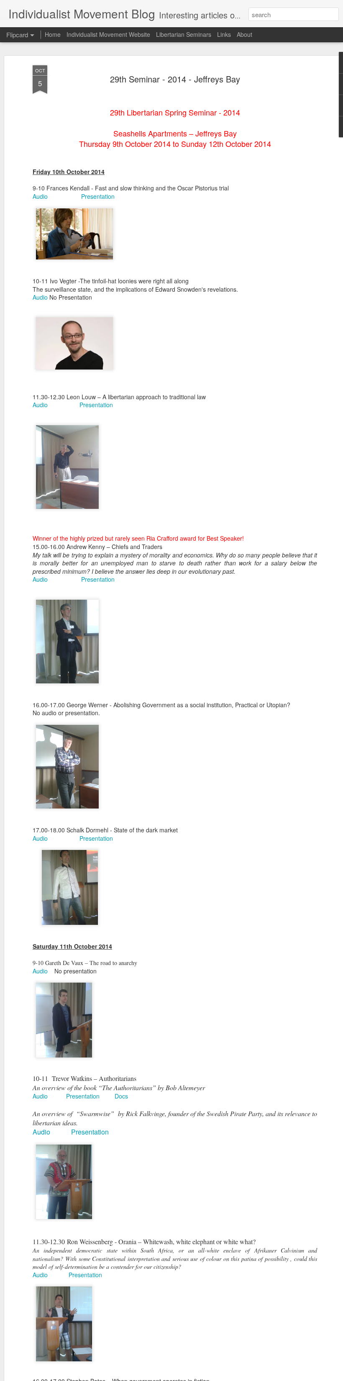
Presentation (98, 196)
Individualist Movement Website (108, 34)
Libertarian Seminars (183, 34)
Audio (40, 196)
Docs (121, 1096)
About (244, 34)
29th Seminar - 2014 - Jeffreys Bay (175, 79)
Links (224, 34)
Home (53, 34)
